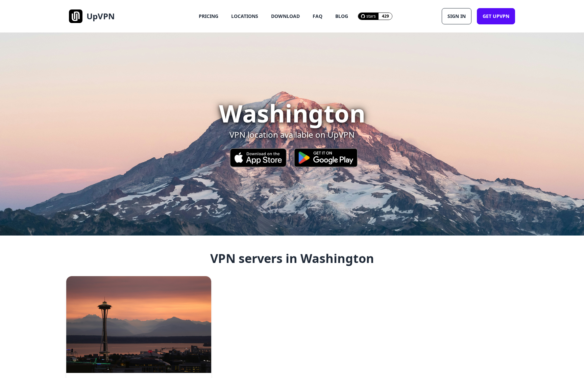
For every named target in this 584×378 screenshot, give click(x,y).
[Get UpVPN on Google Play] (326, 157)
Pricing (208, 16)
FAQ (317, 16)
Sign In (456, 16)
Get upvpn (496, 16)
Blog (341, 16)
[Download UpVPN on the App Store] (258, 157)
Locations (244, 16)
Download (285, 16)
